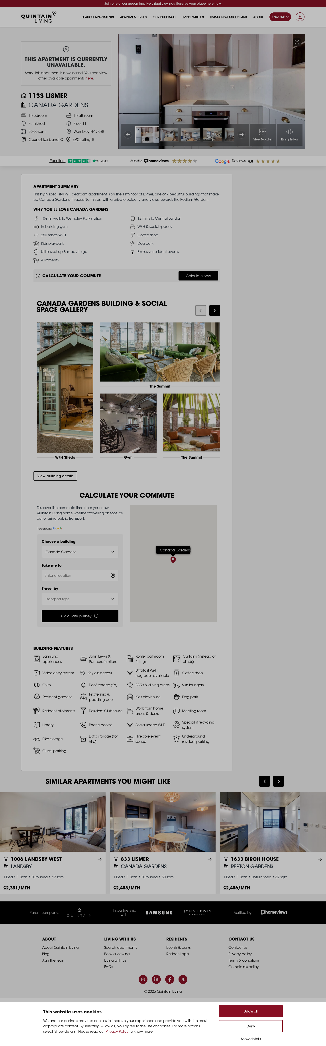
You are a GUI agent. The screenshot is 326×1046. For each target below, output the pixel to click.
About (258, 17)
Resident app (177, 954)
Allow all (250, 1011)
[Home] (39, 17)
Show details (251, 1039)
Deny (251, 1026)
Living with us (193, 17)
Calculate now (198, 276)
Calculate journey (76, 616)
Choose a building (58, 541)
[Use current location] (113, 575)
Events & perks (178, 947)
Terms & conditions (243, 960)
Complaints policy (243, 966)
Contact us (237, 947)
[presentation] (200, 310)
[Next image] (241, 135)
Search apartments (98, 17)
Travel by (50, 588)
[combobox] (80, 575)
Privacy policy (240, 954)
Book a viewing (117, 954)
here (89, 78)
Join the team (53, 960)
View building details (55, 476)
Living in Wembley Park (228, 17)
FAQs (108, 966)
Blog (45, 954)
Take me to (52, 565)
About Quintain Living (60, 947)
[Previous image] (128, 135)
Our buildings (164, 17)
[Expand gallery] (297, 42)
